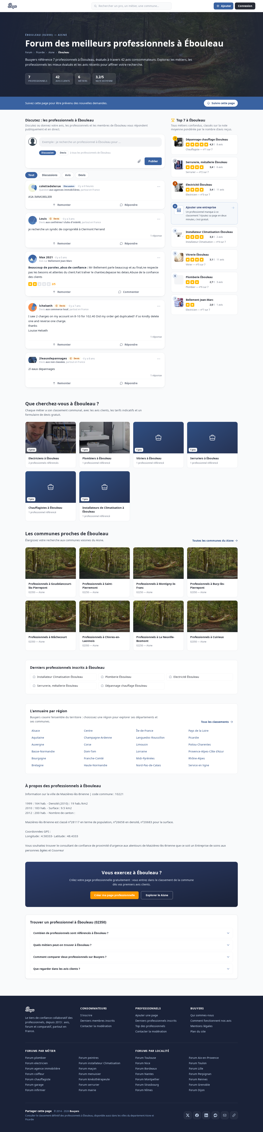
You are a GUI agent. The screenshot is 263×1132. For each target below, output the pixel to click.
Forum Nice (142, 1063)
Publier (153, 161)
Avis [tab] (68, 175)
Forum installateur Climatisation (99, 1063)
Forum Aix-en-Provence (204, 1058)
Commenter (131, 292)
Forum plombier (35, 1058)
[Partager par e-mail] (225, 1115)
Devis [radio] (63, 152)
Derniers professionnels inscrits (156, 1020)
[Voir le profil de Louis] (32, 220)
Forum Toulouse (145, 1058)
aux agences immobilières (64, 189)
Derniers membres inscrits (97, 1020)
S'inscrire (86, 1015)
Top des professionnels (150, 1026)
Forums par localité (152, 1051)
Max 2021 (46, 257)
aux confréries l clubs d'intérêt (63, 222)
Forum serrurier (89, 1084)
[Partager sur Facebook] (197, 1115)
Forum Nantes (144, 1074)
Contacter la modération (96, 1026)
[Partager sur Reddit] (215, 1115)
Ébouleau (63, 52)
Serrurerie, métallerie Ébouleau (57, 685)
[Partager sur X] (188, 1115)
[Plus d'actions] (159, 187)
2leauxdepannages (53, 358)
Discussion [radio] (47, 152)
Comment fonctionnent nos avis (210, 1020)
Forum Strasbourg (147, 1084)
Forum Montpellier (147, 1079)
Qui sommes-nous (202, 1015)
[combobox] (131, 6)
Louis (43, 218)
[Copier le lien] (234, 1115)
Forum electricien (36, 1063)
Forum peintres (89, 1058)
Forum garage (34, 1084)
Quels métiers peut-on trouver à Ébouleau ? (62, 945)
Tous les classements (215, 722)
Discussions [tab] (49, 175)
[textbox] (100, 142)
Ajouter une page (146, 1015)
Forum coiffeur (34, 1074)
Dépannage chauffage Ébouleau (126, 685)
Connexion (245, 6)
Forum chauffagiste (37, 1079)
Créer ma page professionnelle (114, 895)
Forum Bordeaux (146, 1068)
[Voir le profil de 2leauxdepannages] (32, 360)
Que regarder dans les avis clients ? (56, 969)
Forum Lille (196, 1068)
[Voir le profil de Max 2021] (32, 259)
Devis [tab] (81, 175)
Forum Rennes (198, 1079)
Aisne (51, 52)
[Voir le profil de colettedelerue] (32, 188)
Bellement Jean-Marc (60, 261)
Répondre (131, 205)
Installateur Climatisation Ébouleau (60, 677)
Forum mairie (87, 1090)
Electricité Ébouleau (186, 677)
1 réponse (156, 235)
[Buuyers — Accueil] (12, 6)
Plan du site (198, 1031)
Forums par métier (40, 1051)
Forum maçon (87, 1068)
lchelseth (46, 306)
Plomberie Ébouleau (118, 677)
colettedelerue (50, 186)
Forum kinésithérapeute (94, 1079)
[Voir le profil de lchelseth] (32, 307)
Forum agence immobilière (42, 1068)
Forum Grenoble (199, 1084)
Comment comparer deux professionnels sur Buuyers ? (69, 957)
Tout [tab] (31, 175)
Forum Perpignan (200, 1074)
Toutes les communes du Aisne (213, 540)
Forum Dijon (197, 1090)
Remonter (64, 205)
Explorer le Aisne (157, 895)
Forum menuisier (90, 1074)
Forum (28, 52)
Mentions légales (201, 1026)
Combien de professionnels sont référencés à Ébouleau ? (70, 933)
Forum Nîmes (144, 1090)
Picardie (40, 52)
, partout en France (90, 189)
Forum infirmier (35, 1090)
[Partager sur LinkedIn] (206, 1115)
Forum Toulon (198, 1063)
